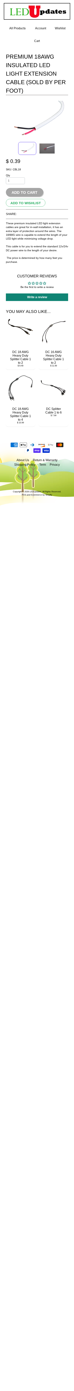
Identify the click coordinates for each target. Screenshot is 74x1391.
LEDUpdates (35, 491)
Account (40, 28)
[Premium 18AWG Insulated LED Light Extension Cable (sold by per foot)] (27, 148)
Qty (8, 175)
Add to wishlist (25, 203)
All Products (17, 28)
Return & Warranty (45, 460)
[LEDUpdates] (37, 17)
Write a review (37, 297)
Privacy (55, 464)
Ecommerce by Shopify (41, 495)
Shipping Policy (24, 464)
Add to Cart (24, 192)
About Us (23, 460)
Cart (37, 41)
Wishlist (60, 28)
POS (24, 495)
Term (42, 464)
